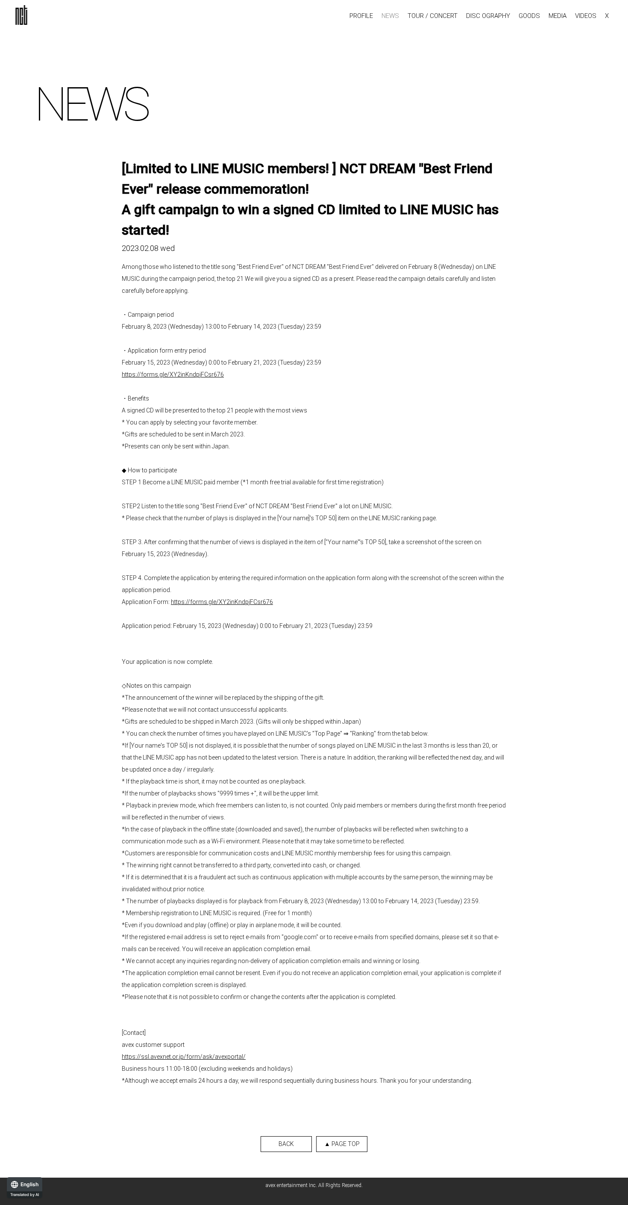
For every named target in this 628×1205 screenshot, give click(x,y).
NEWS (390, 16)
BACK (286, 1143)
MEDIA (557, 16)
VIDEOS (585, 16)
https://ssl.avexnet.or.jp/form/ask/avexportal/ (184, 1056)
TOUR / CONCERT (433, 16)
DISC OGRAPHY (488, 16)
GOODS (529, 16)
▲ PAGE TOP (342, 1143)
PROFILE (361, 16)
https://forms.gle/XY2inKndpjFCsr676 (173, 374)
